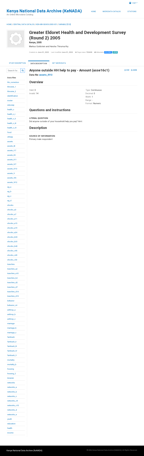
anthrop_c (11, 319)
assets (10, 141)
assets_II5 (11, 155)
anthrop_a (11, 310)
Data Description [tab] (39, 64)
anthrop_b (11, 314)
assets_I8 (11, 146)
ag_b (9, 191)
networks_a (12, 387)
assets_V (11, 173)
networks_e (12, 414)
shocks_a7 (11, 214)
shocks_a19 (12, 228)
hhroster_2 (11, 91)
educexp (10, 105)
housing (10, 369)
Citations (131, 11)
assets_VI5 (11, 178)
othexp (10, 137)
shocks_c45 (12, 251)
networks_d (12, 410)
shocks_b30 (12, 237)
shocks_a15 (12, 223)
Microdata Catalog (112, 11)
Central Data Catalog (23, 24)
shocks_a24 (12, 232)
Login (134, 3)
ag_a (9, 187)
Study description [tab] (17, 63)
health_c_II (11, 119)
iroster (10, 100)
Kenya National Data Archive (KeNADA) (44, 10)
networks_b (12, 392)
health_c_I (11, 114)
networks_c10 (13, 405)
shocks (10, 205)
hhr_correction (13, 82)
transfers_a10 (12, 273)
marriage (10, 323)
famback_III (12, 346)
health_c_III (11, 123)
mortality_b (11, 364)
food (9, 132)
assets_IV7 (11, 164)
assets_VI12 (12, 182)
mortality (10, 360)
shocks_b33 (12, 241)
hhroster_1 (11, 87)
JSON (134, 70)
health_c (10, 109)
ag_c (9, 196)
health (9, 428)
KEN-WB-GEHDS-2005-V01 (46, 24)
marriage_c (11, 333)
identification (12, 96)
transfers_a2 (12, 269)
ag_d (9, 201)
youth (9, 419)
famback (11, 337)
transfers (11, 264)
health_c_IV (11, 128)
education (11, 424)
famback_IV (12, 351)
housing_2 (11, 374)
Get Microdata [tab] (59, 63)
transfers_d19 (13, 296)
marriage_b (11, 328)
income (10, 433)
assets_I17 (11, 150)
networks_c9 (12, 401)
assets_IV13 (12, 169)
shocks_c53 (12, 260)
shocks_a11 (12, 219)
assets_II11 (11, 160)
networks (11, 383)
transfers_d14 (13, 292)
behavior (10, 301)
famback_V (12, 355)
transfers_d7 (12, 287)
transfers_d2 (12, 282)
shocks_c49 (12, 255)
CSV (127, 70)
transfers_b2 (12, 278)
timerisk (10, 378)
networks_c (12, 396)
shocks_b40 (12, 246)
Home (93, 11)
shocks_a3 (11, 210)
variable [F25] (64, 24)
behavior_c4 (12, 305)
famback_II (11, 342)
